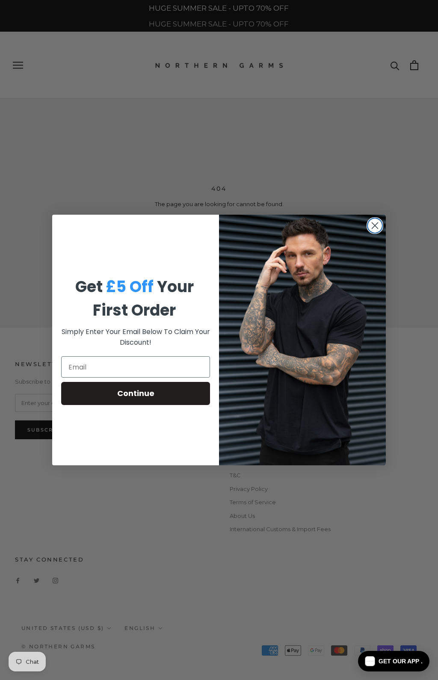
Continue (135, 393)
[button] (393, 661)
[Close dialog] (374, 225)
